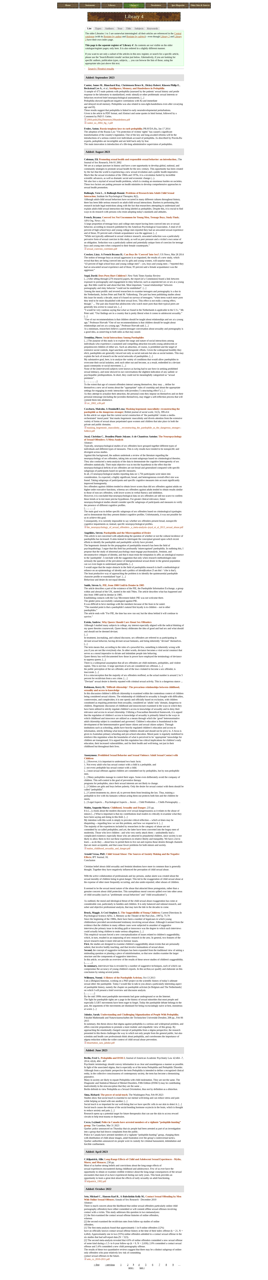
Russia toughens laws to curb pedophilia (121, 128)
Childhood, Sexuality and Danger (128, 807)
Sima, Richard (91, 1094)
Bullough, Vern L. (93, 193)
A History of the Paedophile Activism (122, 977)
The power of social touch (113, 1094)
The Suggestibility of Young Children (140, 912)
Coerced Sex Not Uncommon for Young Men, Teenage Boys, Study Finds (140, 217)
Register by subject (135, 36)
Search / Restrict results (101, 68)
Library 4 (134, 5)
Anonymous (90, 755)
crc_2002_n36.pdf (96, 403)
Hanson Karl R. (111, 1196)
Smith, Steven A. (92, 585)
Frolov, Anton (91, 128)
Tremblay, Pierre (93, 337)
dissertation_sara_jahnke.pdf (101, 1042)
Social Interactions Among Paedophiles (123, 337)
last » (142, 1268)
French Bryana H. (113, 254)
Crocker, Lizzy (92, 254)
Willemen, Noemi (93, 977)
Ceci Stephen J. (111, 912)
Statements (90, 5)
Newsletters (156, 5)
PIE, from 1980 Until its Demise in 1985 (123, 585)
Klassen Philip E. (171, 85)
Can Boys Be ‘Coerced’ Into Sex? (141, 254)
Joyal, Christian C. (94, 436)
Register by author (113, 36)
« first (96, 1264)
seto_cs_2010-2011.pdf (98, 1259)
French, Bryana (92, 217)
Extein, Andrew (92, 622)
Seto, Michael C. (92, 1196)
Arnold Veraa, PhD (94, 854)
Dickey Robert (153, 85)
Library (112, 5)
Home (68, 5)
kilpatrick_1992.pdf (96, 1181)
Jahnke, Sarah (91, 1014)
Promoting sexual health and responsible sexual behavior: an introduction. (138, 159)
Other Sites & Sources (200, 5)
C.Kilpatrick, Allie (93, 1159)
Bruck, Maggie (92, 912)
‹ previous (110, 1264)
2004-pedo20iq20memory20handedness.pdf (108, 119)
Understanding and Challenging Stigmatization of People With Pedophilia (139, 1014)
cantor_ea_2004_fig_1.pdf (100, 123)
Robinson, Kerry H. (94, 687)
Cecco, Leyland (92, 1122)
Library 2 (165, 36)
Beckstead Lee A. (93, 88)
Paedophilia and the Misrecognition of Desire (127, 533)
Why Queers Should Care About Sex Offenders (127, 622)
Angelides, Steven (93, 533)
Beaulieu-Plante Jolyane (117, 436)
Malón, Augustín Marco (96, 807)
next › (131, 1268)
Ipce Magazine (178, 5)
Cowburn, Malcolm (94, 409)
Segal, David (90, 275)
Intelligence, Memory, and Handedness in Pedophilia (136, 88)
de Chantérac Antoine (145, 436)
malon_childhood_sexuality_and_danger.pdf (108, 848)
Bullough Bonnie (116, 193)
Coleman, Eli (91, 159)
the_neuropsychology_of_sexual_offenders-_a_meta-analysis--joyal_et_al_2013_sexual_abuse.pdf (135, 527)
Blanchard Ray (112, 85)
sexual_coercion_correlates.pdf (102, 249)
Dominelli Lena (116, 409)
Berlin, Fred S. (92, 1058)
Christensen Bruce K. (132, 85)
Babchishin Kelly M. (133, 1196)
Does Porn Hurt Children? (112, 275)
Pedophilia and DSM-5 (113, 1058)
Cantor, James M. (93, 85)
